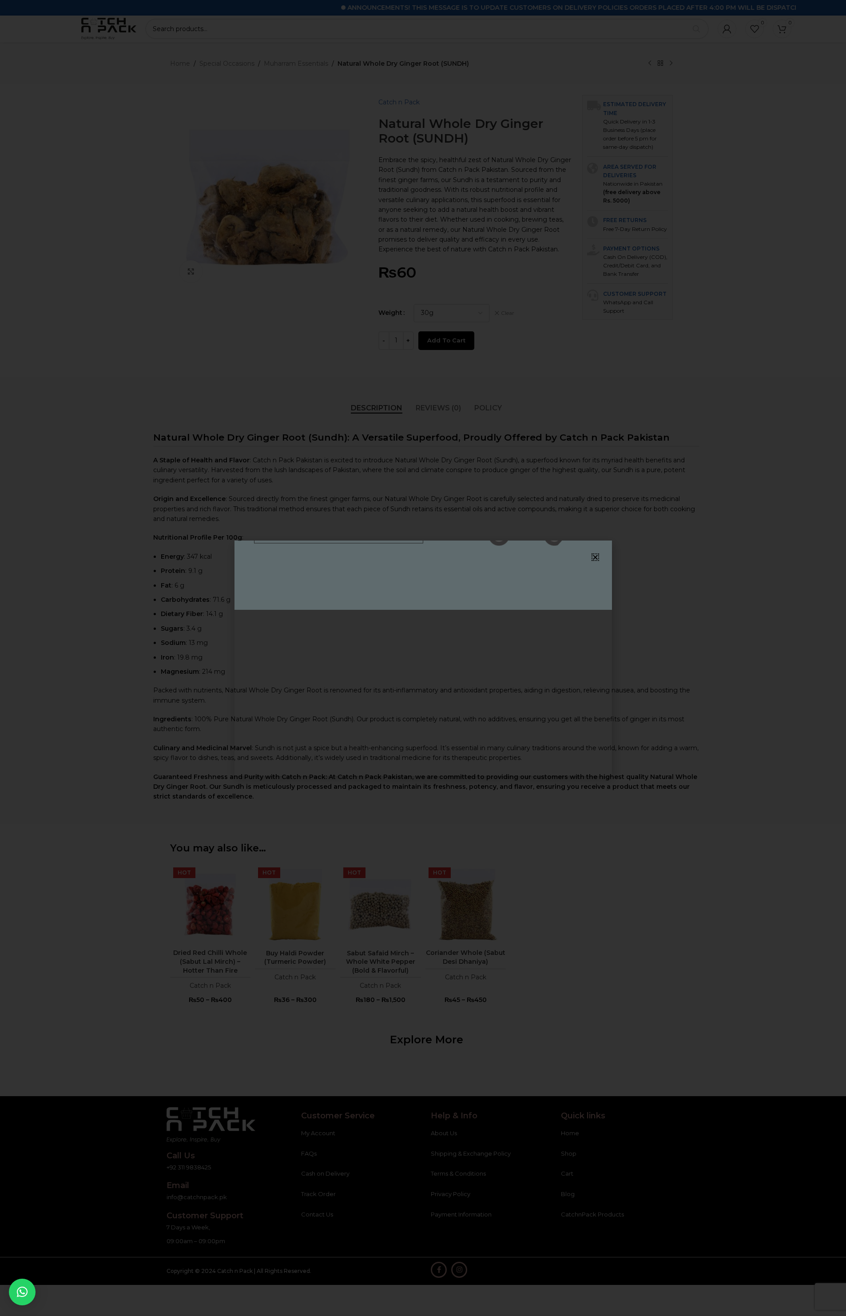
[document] (423, 658)
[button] (22, 1292)
